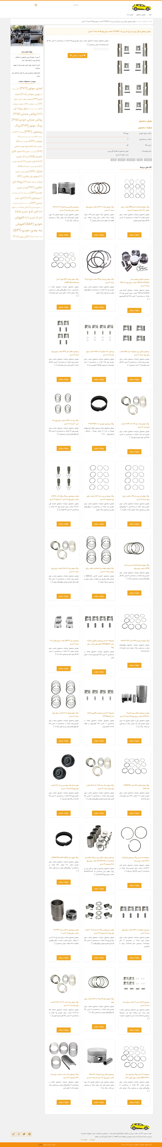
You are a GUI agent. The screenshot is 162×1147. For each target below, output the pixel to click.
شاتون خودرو (29, 161)
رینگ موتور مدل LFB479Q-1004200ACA (65, 857)
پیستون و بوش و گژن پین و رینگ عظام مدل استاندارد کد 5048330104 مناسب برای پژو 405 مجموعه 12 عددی (99, 861)
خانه (150, 14)
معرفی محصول (141, 14)
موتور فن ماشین (27, 176)
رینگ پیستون (131, 160)
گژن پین (113, 160)
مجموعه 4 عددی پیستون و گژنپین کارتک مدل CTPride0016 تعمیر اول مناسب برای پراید (100, 644)
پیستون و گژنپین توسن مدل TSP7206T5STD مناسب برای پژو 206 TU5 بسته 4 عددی (134, 282)
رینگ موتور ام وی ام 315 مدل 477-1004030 (135, 640)
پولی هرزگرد (25, 193)
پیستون (140, 160)
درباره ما (92, 1139)
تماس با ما (130, 14)
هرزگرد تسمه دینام (32, 182)
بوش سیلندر (148, 160)
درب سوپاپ (31, 104)
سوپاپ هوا (36, 146)
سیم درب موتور (29, 151)
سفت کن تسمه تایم (26, 137)
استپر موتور (31, 88)
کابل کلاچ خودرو (26, 212)
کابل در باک (26, 203)
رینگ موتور (121, 160)
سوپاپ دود (22, 141)
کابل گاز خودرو (33, 218)
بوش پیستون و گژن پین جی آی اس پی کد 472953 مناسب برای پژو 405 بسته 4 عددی (119, 31)
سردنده (19, 132)
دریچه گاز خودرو (33, 109)
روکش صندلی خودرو (27, 120)
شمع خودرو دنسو (30, 166)
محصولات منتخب (142, 21)
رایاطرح (40, 1144)
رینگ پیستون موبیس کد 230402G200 (101, 423)
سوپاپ (35, 141)
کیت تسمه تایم (35, 236)
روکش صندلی (24, 114)
